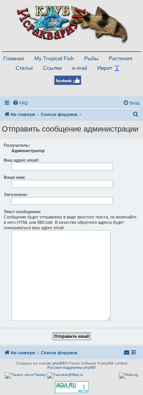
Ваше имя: (15, 177)
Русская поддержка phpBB (71, 367)
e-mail (79, 68)
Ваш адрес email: (21, 160)
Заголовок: (16, 194)
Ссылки (52, 68)
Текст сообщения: (22, 211)
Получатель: (17, 145)
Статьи (24, 68)
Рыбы (91, 58)
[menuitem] (20, 103)
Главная (13, 58)
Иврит (104, 68)
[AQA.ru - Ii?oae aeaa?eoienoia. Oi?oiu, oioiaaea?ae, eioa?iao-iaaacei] (71, 387)
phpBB (59, 363)
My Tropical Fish (54, 58)
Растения (120, 58)
